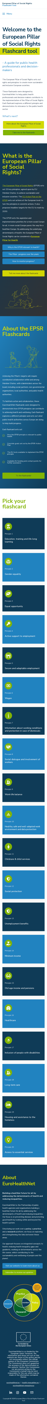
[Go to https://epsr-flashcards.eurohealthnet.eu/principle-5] (23, 660)
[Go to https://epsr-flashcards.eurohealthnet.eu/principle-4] (23, 629)
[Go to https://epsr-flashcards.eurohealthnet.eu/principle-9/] (23, 787)
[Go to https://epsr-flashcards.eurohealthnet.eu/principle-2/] (23, 567)
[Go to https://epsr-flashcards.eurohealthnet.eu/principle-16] (23, 1013)
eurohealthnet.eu (13, 1382)
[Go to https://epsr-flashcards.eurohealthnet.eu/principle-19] (23, 1112)
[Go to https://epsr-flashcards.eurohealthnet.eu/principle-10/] (23, 820)
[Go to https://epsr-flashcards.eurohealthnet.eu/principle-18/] (23, 1078)
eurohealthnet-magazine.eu (23, 1385)
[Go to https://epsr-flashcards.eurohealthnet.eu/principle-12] (23, 884)
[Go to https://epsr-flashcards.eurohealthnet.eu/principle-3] (23, 598)
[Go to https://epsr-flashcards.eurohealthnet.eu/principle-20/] (23, 1144)
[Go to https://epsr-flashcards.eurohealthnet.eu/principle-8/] (23, 754)
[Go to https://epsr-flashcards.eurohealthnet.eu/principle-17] (23, 1046)
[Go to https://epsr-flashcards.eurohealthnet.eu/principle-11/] (23, 852)
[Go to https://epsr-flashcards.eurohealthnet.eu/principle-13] (23, 917)
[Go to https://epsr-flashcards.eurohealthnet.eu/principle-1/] (23, 533)
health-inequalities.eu (30, 1382)
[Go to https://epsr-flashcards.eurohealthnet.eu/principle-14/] (23, 949)
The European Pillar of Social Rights (17, 185)
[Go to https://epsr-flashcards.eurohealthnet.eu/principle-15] (23, 981)
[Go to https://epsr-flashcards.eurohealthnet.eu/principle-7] (23, 721)
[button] (23, 247)
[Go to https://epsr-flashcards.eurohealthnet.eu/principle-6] (23, 690)
